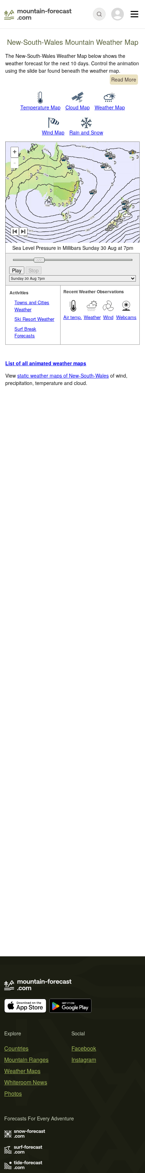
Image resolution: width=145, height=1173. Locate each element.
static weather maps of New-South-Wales (63, 375)
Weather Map (110, 107)
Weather (92, 317)
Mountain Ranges (26, 1059)
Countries (16, 1048)
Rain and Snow (86, 132)
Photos (13, 1093)
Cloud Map (77, 107)
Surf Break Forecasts (25, 332)
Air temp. (72, 317)
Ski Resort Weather (34, 318)
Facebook (83, 1048)
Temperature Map (40, 107)
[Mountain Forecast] (37, 14)
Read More (123, 79)
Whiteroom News (25, 1082)
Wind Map (53, 132)
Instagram (83, 1059)
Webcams (126, 317)
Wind (108, 317)
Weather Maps (22, 1071)
